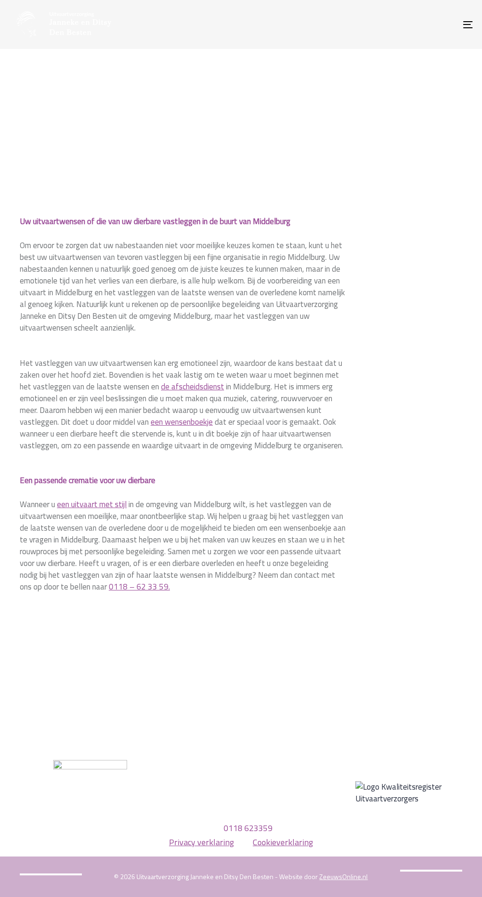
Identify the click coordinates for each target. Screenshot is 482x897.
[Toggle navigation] (395, 24)
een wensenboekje (182, 422)
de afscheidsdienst (192, 386)
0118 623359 (248, 828)
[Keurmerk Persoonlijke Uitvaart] (90, 796)
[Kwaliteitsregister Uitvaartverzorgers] (412, 793)
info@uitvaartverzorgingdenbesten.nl (241, 814)
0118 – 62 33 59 (139, 587)
